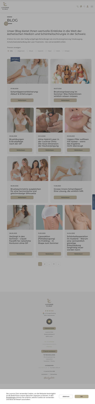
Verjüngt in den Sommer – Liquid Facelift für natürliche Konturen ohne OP (20, 239)
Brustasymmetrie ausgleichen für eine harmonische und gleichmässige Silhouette (26, 191)
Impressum (44, 374)
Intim (58, 51)
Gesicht (40, 51)
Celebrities (93, 202)
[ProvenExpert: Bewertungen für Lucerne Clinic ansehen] (49, 321)
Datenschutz (53, 374)
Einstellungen (11, 398)
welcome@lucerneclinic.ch (49, 344)
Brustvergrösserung (49, 357)
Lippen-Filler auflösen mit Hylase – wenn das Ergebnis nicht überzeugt (78, 142)
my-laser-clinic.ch (55, 367)
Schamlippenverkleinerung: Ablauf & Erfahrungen (24, 93)
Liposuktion (49, 359)
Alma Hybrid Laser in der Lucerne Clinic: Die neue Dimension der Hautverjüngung (48, 142)
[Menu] (92, 6)
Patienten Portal (49, 328)
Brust (31, 51)
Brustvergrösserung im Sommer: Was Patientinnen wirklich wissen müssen (67, 94)
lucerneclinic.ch (43, 367)
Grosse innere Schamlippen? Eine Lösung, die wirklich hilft (68, 190)
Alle (11, 51)
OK (81, 396)
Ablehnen (66, 396)
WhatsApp (49, 346)
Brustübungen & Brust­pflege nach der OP (16, 141)
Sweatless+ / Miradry (49, 361)
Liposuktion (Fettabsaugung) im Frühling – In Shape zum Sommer (48, 239)
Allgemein (21, 51)
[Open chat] (6, 24)
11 (54, 264)
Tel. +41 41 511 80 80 (49, 341)
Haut (49, 51)
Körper (67, 51)
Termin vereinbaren (50, 351)
